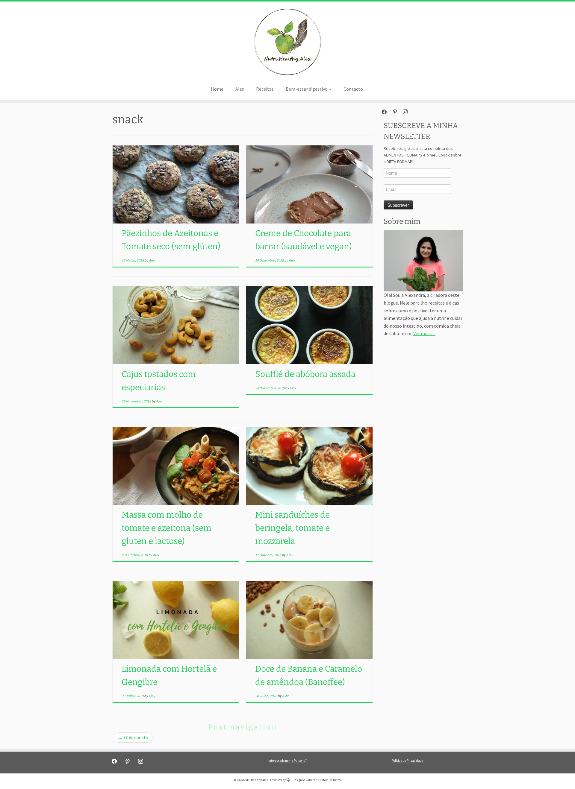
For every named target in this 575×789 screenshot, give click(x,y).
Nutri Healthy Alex (255, 780)
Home (217, 89)
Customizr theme (330, 780)
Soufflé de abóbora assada (305, 374)
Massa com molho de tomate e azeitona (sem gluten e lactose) (166, 528)
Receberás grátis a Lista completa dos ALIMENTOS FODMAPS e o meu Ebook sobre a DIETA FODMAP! (422, 155)
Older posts (133, 738)
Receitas (265, 89)
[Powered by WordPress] (288, 779)
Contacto (353, 89)
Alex (239, 89)
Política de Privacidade (407, 760)
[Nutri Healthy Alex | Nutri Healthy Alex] (287, 41)
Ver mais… (424, 333)
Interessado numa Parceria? (287, 760)
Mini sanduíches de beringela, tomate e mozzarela (292, 528)
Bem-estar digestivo (307, 89)
